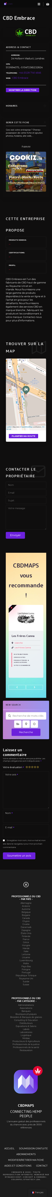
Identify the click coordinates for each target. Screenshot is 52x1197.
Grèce (26, 942)
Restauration (26, 1050)
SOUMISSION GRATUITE (33, 1148)
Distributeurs (25, 1023)
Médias (26, 1038)
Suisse (26, 984)
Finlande (26, 936)
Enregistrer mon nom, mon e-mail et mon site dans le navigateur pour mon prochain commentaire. (24, 843)
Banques (26, 1011)
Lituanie (26, 957)
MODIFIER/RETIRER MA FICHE (26, 1160)
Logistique (26, 1035)
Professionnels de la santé (26, 1047)
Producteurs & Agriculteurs (21, 655)
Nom (7, 813)
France (26, 939)
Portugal (26, 972)
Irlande (26, 948)
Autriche (26, 909)
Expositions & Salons (26, 1026)
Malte (26, 963)
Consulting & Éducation (26, 1020)
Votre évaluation (13, 767)
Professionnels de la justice (26, 1044)
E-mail (8, 827)
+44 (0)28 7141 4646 (30, 72)
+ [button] (10, 362)
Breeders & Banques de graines (26, 1017)
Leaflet (9, 427)
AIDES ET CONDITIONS (17, 1165)
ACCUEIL (9, 1148)
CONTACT (42, 1165)
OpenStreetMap (26, 427)
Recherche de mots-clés (9, 716)
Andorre (26, 906)
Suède (26, 981)
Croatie (26, 924)
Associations (26, 1008)
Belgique (26, 912)
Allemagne (26, 903)
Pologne (26, 969)
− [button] (10, 366)
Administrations (26, 1005)
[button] (17, 687)
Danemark (26, 927)
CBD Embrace (20, 78)
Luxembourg (26, 960)
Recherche (26, 732)
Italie (26, 951)
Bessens (19, 643)
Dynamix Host (13, 1177)
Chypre (26, 921)
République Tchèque (26, 975)
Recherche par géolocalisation (34, 724)
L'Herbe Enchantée (24, 648)
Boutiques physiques (26, 1014)
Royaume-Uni (26, 978)
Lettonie (26, 954)
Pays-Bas (26, 966)
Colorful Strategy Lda (25, 1179)
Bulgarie (26, 915)
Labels (26, 1029)
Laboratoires (26, 1032)
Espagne (26, 930)
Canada (26, 918)
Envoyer (15, 535)
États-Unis (26, 933)
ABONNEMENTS (26, 1154)
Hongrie (26, 945)
